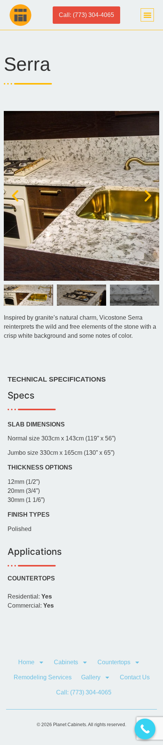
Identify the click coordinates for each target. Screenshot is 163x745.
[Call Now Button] (145, 729)
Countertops (113, 662)
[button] (147, 15)
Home (26, 662)
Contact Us (135, 677)
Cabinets (66, 662)
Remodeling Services (43, 677)
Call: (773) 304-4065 (83, 692)
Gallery (90, 677)
